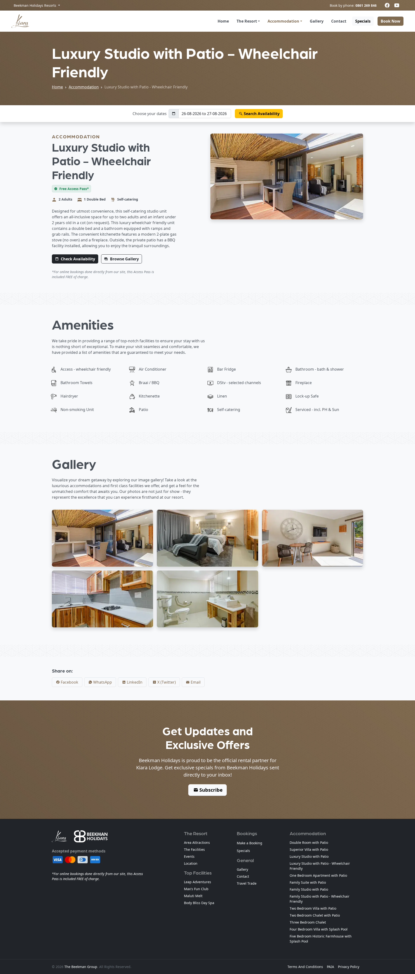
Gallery (316, 21)
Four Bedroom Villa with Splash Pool (319, 929)
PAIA (330, 966)
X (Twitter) (166, 682)
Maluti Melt (193, 896)
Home (223, 21)
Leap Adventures (197, 882)
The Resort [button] (247, 21)
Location (190, 863)
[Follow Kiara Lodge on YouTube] (397, 5)
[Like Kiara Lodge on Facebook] (387, 5)
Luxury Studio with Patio (309, 856)
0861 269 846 (366, 5)
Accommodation (84, 87)
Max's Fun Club (196, 889)
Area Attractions (197, 842)
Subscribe (210, 790)
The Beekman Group (80, 966)
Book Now (390, 21)
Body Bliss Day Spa (199, 902)
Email (195, 682)
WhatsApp (102, 682)
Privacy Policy (348, 966)
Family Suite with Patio (308, 882)
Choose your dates (150, 113)
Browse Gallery (124, 259)
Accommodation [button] (283, 21)
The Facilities (194, 849)
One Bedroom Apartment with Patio (318, 875)
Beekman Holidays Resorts (35, 5)
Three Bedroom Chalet (308, 922)
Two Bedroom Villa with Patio (313, 908)
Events (189, 856)
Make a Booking (249, 843)
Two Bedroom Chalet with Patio (315, 915)
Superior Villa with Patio (309, 849)
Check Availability (78, 259)
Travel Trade (246, 883)
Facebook (69, 682)
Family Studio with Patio (309, 889)
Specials (363, 21)
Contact (338, 21)
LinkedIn (134, 682)
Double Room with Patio (309, 842)
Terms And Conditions (305, 966)
